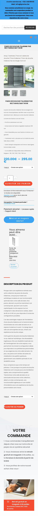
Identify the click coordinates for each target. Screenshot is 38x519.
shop (5, 56)
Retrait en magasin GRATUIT (20, 219)
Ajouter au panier (18, 183)
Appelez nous (8, 195)
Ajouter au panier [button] (14, 266)
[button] (31, 69)
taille (6, 168)
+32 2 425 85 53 (28, 2)
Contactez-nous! (9, 204)
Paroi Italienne (15, 58)
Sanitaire (12, 56)
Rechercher (30, 27)
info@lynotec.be (22, 4)
